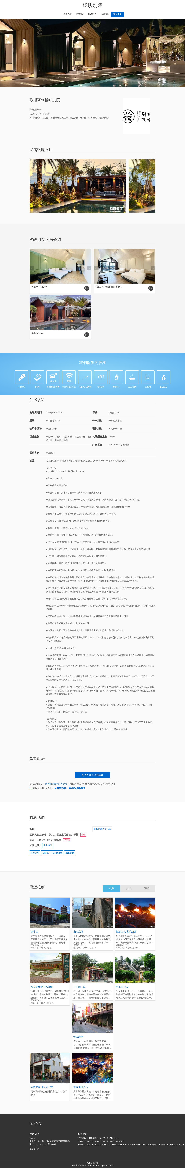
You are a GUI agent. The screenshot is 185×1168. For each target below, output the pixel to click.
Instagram (70, 853)
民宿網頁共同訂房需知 (56, 784)
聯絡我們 (92, 14)
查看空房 (117, 14)
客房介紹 (67, 14)
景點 (111, 888)
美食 (129, 888)
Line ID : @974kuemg (52, 853)
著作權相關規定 (78, 1165)
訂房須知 (80, 14)
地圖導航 (105, 14)
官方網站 (47, 845)
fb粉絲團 (35, 853)
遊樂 (146, 888)
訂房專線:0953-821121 (92, 775)
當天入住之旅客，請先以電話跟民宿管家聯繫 (50, 1141)
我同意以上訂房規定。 (59, 788)
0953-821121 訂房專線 (46, 1144)
